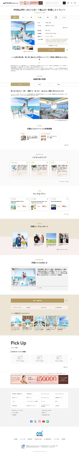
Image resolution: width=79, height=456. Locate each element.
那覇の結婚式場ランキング (42, 373)
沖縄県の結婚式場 (28, 373)
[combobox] (54, 3)
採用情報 (63, 439)
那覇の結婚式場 (34, 373)
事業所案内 (30, 439)
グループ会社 (56, 439)
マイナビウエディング (14, 373)
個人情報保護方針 (47, 439)
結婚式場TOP (21, 373)
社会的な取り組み (38, 439)
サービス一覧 (22, 439)
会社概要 (15, 439)
